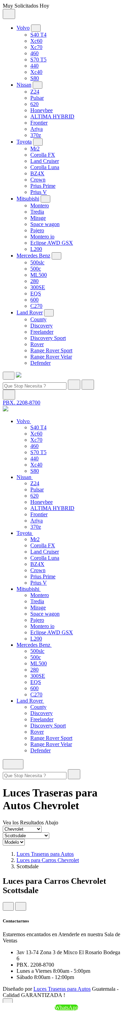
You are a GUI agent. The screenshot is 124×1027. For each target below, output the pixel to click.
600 (34, 300)
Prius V (38, 192)
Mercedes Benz (33, 255)
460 (34, 53)
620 (34, 104)
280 (34, 281)
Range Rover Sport (51, 350)
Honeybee (41, 110)
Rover (37, 344)
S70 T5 (38, 59)
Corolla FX (42, 155)
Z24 (34, 92)
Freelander (41, 332)
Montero (39, 205)
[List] (20, 906)
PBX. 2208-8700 (21, 402)
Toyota (24, 142)
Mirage (38, 218)
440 (34, 66)
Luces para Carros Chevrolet (48, 860)
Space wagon (45, 224)
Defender (40, 363)
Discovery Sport (48, 338)
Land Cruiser (44, 161)
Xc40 (36, 72)
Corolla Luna (44, 167)
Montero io (42, 236)
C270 (36, 306)
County (38, 319)
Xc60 (36, 41)
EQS (35, 293)
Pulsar (37, 98)
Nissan (24, 85)
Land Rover (30, 312)
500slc (37, 262)
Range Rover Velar (51, 357)
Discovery (41, 326)
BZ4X (37, 173)
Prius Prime (42, 186)
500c (35, 269)
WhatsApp (66, 1007)
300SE (37, 287)
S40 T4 (38, 35)
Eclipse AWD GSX (51, 243)
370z (35, 135)
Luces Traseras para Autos (45, 854)
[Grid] (8, 906)
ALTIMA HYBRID (52, 116)
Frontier (39, 123)
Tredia (37, 212)
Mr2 (35, 148)
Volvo (23, 28)
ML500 (38, 275)
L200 (36, 249)
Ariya (36, 129)
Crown (37, 180)
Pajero (37, 230)
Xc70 (36, 47)
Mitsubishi (28, 199)
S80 (34, 78)
